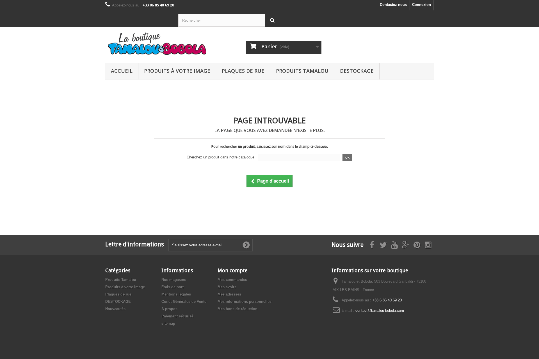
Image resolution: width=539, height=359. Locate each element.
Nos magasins (173, 280)
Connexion (421, 5)
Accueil (122, 70)
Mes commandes (232, 280)
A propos (169, 309)
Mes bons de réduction (237, 309)
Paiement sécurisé (177, 316)
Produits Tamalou (302, 70)
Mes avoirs (227, 287)
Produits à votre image (177, 70)
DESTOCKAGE (357, 70)
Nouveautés (115, 309)
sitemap (168, 323)
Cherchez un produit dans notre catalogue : (222, 157)
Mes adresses (229, 294)
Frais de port (172, 287)
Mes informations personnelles (244, 301)
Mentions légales (176, 294)
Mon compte (233, 270)
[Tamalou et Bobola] (157, 43)
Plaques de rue (243, 70)
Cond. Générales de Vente (183, 301)
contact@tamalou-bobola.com (379, 310)
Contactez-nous (393, 5)
